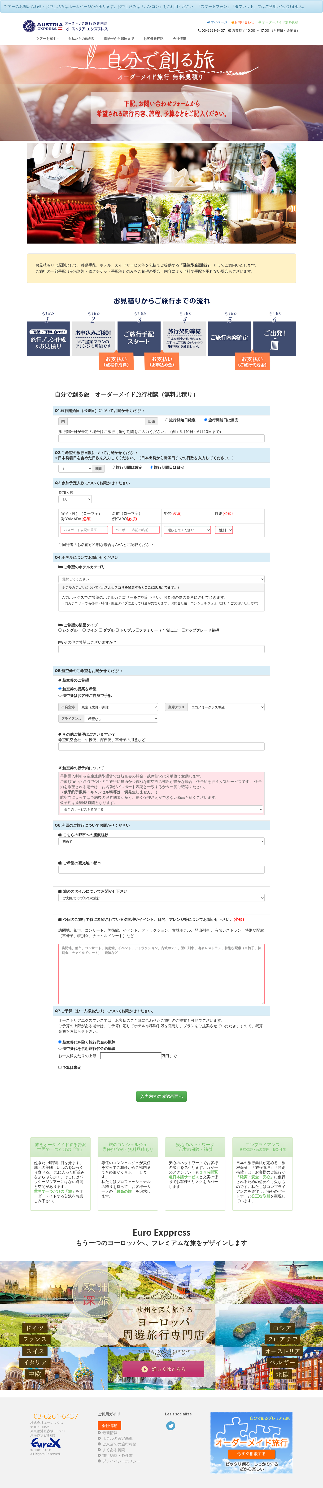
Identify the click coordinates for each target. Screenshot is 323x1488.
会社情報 (179, 38)
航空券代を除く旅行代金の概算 (88, 1042)
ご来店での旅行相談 (119, 1444)
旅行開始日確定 (182, 420)
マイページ (218, 22)
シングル (69, 630)
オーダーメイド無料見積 (279, 22)
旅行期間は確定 (128, 467)
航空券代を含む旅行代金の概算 (88, 1048)
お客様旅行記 (153, 38)
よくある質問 (113, 1449)
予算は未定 (71, 1067)
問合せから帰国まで (119, 38)
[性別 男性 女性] (224, 530)
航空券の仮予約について (82, 767)
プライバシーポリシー (121, 1461)
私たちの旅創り (83, 38)
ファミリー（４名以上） (160, 630)
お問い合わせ (244, 22)
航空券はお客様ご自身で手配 (86, 695)
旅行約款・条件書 (117, 1455)
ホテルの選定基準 (117, 1438)
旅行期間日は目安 (168, 467)
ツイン (92, 630)
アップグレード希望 (202, 630)
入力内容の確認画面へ (161, 1096)
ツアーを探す (46, 38)
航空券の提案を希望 (78, 688)
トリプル (127, 630)
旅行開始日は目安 (223, 420)
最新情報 (110, 1432)
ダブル (108, 630)
